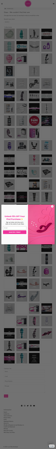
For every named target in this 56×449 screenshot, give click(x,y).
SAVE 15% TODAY (15, 232)
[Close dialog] (52, 206)
